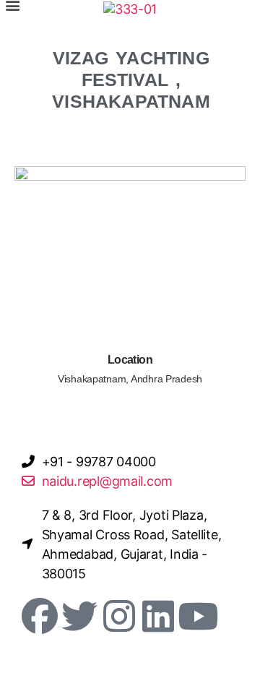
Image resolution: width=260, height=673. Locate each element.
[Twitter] (79, 616)
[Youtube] (198, 616)
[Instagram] (118, 616)
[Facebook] (40, 616)
